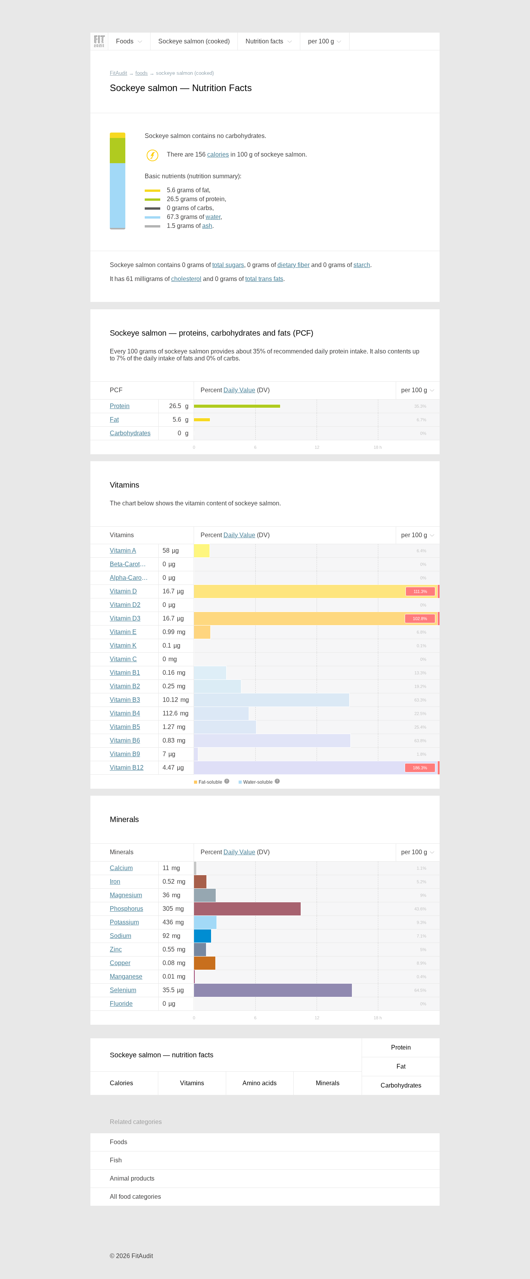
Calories (121, 1083)
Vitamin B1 (125, 672)
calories (218, 154)
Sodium (120, 936)
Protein (120, 406)
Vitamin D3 (125, 618)
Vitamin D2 (125, 605)
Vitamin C (123, 659)
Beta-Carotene (130, 564)
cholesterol (186, 279)
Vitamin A (123, 550)
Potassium (124, 922)
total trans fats (264, 279)
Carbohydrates (130, 433)
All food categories (135, 1196)
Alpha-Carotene (131, 577)
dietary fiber (293, 265)
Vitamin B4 (125, 713)
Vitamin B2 (125, 686)
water (213, 217)
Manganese (126, 976)
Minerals (327, 1083)
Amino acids (259, 1083)
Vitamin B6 (125, 740)
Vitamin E (123, 632)
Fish (116, 1160)
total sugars (228, 265)
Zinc (116, 949)
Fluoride (121, 1003)
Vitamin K (123, 645)
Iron (115, 881)
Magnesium (126, 895)
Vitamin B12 (127, 767)
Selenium (123, 990)
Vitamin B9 (125, 754)
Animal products (132, 1178)
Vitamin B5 (125, 727)
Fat (114, 419)
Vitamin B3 (125, 699)
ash (207, 225)
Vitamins (192, 1083)
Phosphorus (126, 908)
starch (361, 265)
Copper (120, 963)
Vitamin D (123, 591)
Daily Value (239, 390)
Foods (118, 1142)
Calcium (121, 868)
